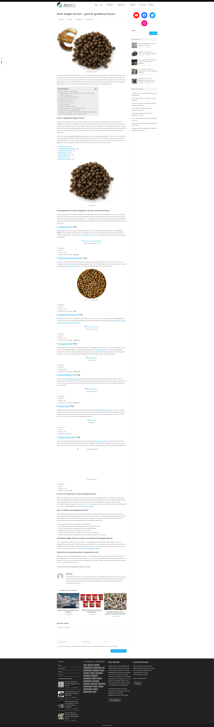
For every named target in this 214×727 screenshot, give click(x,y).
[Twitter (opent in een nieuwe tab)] (151, 1)
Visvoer (95, 686)
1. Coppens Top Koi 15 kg (65, 95)
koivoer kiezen (75, 566)
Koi (103, 667)
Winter (94, 691)
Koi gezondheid (88, 670)
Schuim (94, 678)
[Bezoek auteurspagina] (60, 576)
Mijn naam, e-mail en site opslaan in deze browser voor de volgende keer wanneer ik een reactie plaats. (88, 646)
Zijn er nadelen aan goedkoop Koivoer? (69, 110)
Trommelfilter (87, 681)
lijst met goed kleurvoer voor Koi (91, 548)
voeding (81, 566)
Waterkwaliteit (88, 691)
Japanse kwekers (97, 667)
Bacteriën (96, 665)
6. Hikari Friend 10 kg (64, 104)
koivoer (69, 566)
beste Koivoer (90, 506)
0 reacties (147, 55)
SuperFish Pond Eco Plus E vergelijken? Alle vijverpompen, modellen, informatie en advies (146, 80)
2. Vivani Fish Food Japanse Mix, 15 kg (68, 97)
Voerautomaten (88, 689)
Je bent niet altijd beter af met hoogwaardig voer (72, 108)
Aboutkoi (61, 19)
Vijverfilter (94, 683)
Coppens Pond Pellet (64, 159)
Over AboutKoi (114, 700)
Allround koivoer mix (67, 375)
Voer (85, 566)
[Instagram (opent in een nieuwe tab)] (155, 1)
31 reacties (148, 47)
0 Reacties (78, 19)
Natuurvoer (87, 675)
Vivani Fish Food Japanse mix (67, 148)
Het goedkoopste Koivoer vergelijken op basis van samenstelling (76, 93)
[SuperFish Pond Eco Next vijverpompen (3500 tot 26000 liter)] (134, 53)
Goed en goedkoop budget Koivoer (68, 91)
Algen (85, 665)
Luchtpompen (99, 673)
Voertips (95, 689)
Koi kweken (96, 670)
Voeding (101, 686)
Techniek (99, 678)
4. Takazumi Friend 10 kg (65, 100)
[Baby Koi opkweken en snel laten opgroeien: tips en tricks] (134, 45)
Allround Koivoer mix (65, 155)
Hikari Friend (62, 157)
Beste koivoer (63, 566)
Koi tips (102, 670)
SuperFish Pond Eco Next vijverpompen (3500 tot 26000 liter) (72, 693)
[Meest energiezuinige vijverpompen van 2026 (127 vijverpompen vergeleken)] (134, 62)
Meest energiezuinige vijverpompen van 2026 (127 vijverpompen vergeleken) (147, 61)
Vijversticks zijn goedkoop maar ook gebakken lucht (72, 114)
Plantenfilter (87, 678)
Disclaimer (118, 689)
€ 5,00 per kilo (72, 266)
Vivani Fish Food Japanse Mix (70, 258)
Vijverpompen (101, 683)
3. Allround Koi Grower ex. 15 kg (67, 99)
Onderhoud (94, 675)
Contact (60, 671)
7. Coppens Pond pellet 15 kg (66, 106)
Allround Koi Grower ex (65, 150)
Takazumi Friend (63, 153)
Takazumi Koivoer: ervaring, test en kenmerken (92, 611)
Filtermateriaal (88, 667)
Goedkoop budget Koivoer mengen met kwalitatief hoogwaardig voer (77, 112)
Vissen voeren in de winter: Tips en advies (68, 611)
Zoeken (134, 30)
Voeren (89, 566)
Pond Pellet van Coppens (100, 441)
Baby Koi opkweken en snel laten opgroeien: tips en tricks (72, 683)
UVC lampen (96, 681)
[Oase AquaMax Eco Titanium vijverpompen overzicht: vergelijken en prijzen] (134, 71)
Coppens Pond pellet (67, 437)
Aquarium (90, 665)
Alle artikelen (61, 668)
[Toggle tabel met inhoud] (95, 89)
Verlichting (87, 683)
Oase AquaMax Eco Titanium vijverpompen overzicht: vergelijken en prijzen (147, 70)
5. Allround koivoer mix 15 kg (66, 102)
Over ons (60, 674)
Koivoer (70, 19)
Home (59, 665)
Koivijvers (86, 673)
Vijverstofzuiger (88, 686)
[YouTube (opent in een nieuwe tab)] (156, 1)
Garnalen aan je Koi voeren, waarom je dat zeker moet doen (115, 613)
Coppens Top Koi (63, 146)
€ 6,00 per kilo (87, 235)
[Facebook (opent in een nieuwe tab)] (153, 1)
